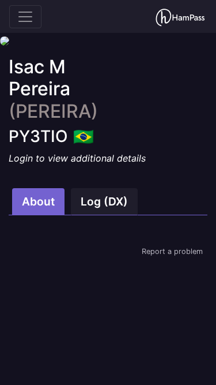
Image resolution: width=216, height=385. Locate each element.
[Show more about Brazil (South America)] (83, 133)
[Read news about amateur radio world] (180, 16)
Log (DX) (104, 201)
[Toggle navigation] (25, 16)
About (38, 201)
